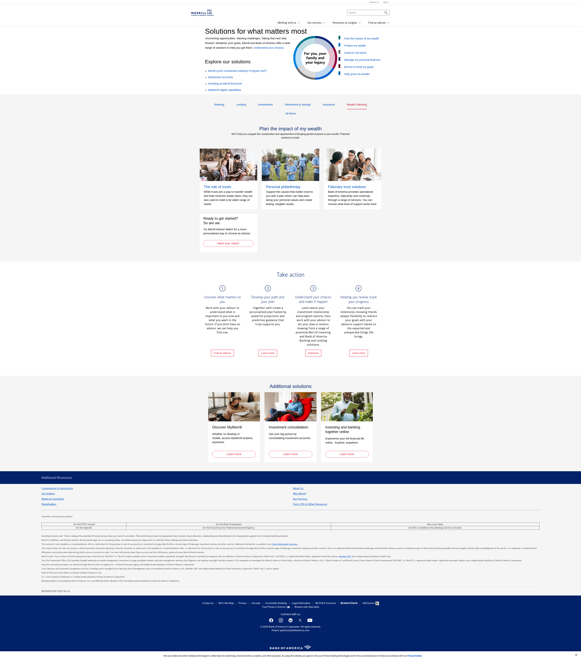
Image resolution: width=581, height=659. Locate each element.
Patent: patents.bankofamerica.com (290, 630)
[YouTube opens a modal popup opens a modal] (309, 620)
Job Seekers (48, 493)
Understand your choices (269, 47)
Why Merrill (299, 493)
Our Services (300, 499)
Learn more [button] (234, 454)
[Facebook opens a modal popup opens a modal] (271, 620)
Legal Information (301, 603)
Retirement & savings (298, 104)
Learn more (267, 353)
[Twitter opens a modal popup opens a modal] (300, 620)
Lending (241, 104)
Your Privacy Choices (273, 607)
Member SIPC (345, 556)
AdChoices (368, 603)
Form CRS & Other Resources (310, 504)
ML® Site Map (226, 603)
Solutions (313, 353)
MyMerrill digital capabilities (224, 89)
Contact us (207, 603)
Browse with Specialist (307, 607)
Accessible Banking (276, 603)
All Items (290, 113)
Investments (265, 104)
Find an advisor (222, 353)
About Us (298, 488)
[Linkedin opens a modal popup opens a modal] (290, 620)
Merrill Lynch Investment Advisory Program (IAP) (237, 70)
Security (256, 603)
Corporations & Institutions (57, 488)
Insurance (329, 104)
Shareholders (48, 504)
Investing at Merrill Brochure (225, 83)
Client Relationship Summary (284, 544)
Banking (219, 104)
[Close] (576, 655)
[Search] (385, 12)
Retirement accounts (220, 77)
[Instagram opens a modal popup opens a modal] (280, 620)
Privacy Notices (414, 656)
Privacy (243, 603)
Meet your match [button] (228, 243)
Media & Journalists (52, 499)
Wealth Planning (357, 104)
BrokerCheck (349, 603)
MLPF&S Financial (325, 603)
